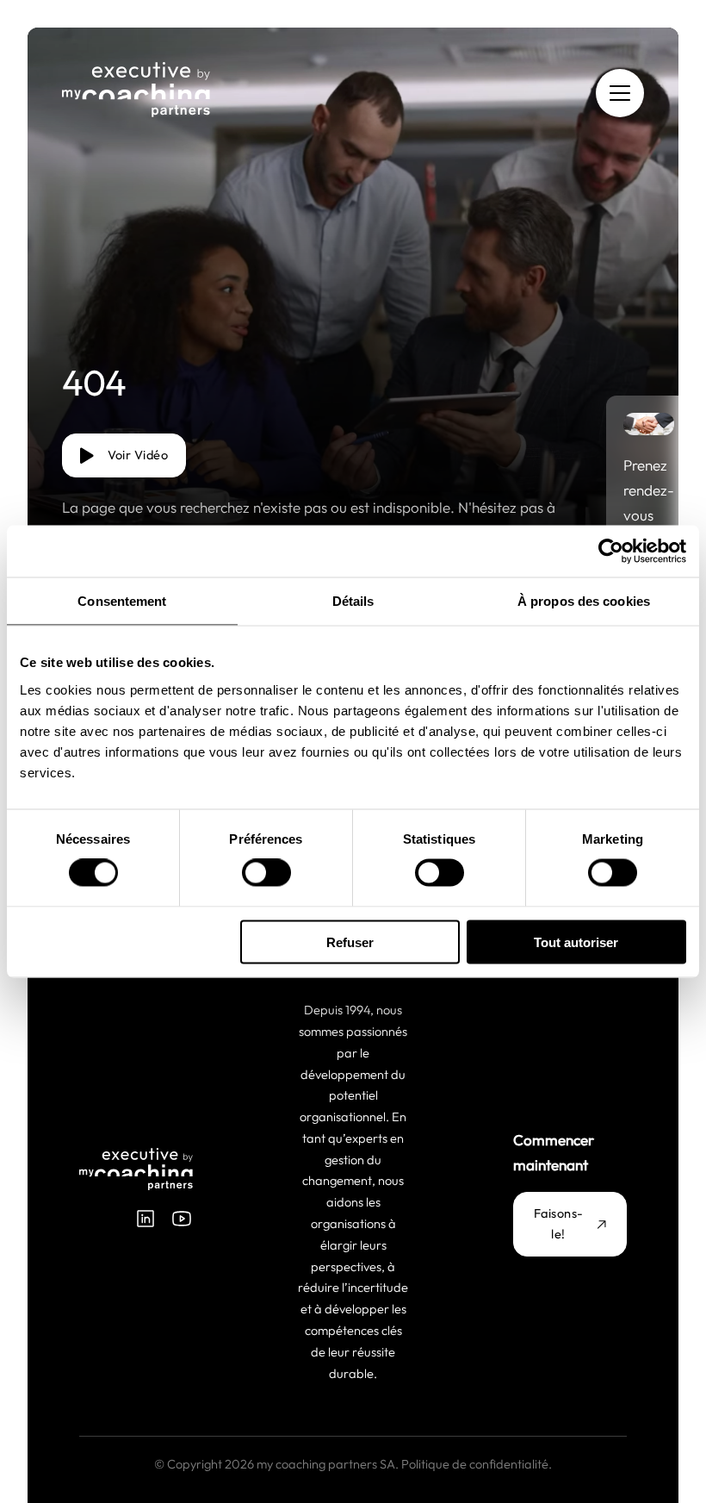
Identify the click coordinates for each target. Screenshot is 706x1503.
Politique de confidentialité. (476, 1464)
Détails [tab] (353, 601)
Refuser (350, 941)
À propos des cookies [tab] (583, 601)
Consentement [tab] (121, 601)
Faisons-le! (559, 1224)
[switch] (266, 873)
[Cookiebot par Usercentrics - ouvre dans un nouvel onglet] (611, 551)
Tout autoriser (576, 941)
